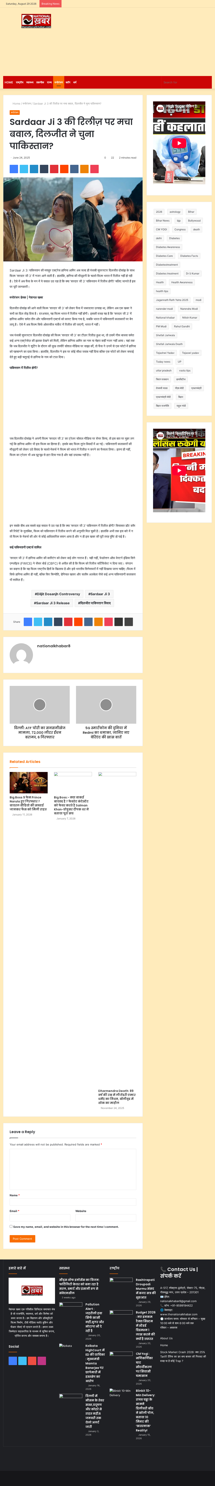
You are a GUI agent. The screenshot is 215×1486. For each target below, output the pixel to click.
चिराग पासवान (162, 379)
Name (15, 1195)
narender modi (164, 308)
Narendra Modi (189, 308)
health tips (162, 291)
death (196, 229)
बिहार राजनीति (162, 405)
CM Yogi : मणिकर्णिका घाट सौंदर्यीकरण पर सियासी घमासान (144, 1365)
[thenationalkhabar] (35, 21)
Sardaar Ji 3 (100, 594)
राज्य (49, 82)
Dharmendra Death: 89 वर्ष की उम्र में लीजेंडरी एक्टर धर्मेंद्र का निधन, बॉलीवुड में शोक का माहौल (117, 1097)
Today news (163, 361)
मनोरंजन (59, 82)
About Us (166, 1338)
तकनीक (40, 82)
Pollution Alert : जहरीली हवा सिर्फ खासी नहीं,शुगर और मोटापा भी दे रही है (94, 1317)
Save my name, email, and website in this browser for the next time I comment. (66, 1226)
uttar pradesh (164, 370)
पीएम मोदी (179, 388)
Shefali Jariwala (165, 335)
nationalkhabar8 (54, 646)
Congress (180, 229)
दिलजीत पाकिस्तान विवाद (95, 603)
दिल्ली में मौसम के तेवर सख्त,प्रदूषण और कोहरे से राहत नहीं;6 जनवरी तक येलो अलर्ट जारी (94, 1411)
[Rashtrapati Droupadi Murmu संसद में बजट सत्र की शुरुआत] (121, 1285)
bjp (179, 220)
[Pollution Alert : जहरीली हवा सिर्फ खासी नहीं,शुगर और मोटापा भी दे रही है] (70, 1310)
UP (179, 361)
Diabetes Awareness (168, 247)
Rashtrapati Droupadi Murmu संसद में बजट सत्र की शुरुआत (146, 1289)
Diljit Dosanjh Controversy (58, 594)
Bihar (191, 211)
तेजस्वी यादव (162, 388)
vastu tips (184, 370)
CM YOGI (161, 229)
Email (14, 1211)
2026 (159, 211)
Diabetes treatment (167, 273)
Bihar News (162, 220)
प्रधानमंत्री (196, 388)
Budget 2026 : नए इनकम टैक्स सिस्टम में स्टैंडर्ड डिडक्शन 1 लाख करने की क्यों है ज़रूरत (146, 1325)
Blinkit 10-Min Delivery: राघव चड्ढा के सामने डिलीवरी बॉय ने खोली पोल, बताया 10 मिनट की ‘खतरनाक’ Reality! (145, 1410)
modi (198, 299)
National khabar (165, 317)
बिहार (180, 396)
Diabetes (174, 238)
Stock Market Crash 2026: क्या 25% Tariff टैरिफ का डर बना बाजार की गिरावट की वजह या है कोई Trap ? (183, 1356)
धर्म (74, 82)
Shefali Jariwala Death (169, 344)
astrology (175, 211)
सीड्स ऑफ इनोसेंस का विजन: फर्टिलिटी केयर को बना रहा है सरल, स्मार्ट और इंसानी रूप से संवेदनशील (79, 1286)
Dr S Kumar (192, 273)
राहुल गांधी (181, 405)
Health (160, 282)
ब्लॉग (68, 82)
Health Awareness (182, 282)
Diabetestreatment (167, 264)
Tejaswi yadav (190, 352)
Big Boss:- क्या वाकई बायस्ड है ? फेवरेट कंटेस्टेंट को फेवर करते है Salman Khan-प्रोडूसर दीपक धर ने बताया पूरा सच (71, 805)
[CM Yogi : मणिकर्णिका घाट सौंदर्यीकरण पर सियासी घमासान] (121, 1359)
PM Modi (161, 326)
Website (80, 1211)
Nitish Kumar (189, 317)
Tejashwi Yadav (165, 352)
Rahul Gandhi (182, 326)
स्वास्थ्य (29, 82)
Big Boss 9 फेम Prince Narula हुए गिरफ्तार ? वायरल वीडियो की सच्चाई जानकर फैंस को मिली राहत (28, 803)
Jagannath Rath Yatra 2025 (172, 299)
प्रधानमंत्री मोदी (163, 396)
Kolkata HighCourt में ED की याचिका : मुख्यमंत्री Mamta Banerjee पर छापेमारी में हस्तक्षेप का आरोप (95, 1363)
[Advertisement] (145, 41)
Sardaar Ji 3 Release (53, 603)
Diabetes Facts (189, 255)
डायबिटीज (180, 379)
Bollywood (194, 220)
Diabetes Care (164, 255)
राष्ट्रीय (19, 82)
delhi (159, 238)
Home (9, 82)
